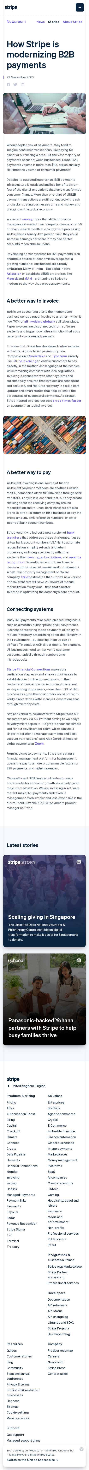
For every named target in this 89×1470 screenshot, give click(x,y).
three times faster (67, 400)
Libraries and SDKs (61, 1322)
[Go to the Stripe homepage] (11, 1079)
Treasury (13, 1247)
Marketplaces (57, 1154)
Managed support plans (23, 1440)
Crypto (12, 1148)
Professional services (63, 1233)
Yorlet (25, 577)
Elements (13, 1160)
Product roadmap (60, 1350)
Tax (9, 1235)
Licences (13, 1401)
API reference (58, 1305)
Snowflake (37, 356)
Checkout (14, 1131)
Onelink (12, 1189)
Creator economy (60, 1183)
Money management (62, 1160)
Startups (54, 1108)
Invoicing (13, 1177)
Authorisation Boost (21, 1114)
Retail (52, 1245)
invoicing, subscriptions (44, 557)
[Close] (81, 1450)
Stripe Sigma (16, 1229)
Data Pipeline (16, 1154)
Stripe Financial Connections (29, 669)
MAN (28, 278)
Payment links (17, 1200)
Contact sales (58, 1373)
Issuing (12, 1183)
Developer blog (59, 1334)
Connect (13, 1143)
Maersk (12, 278)
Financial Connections (22, 1166)
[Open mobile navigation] (80, 7)
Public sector (57, 1239)
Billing (11, 1120)
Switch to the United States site (31, 1460)
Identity (12, 1171)
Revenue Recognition (22, 1223)
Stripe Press (56, 1368)
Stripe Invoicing (25, 361)
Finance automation (62, 1137)
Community (15, 1368)
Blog (10, 1362)
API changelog (58, 1317)
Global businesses (61, 1143)
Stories (53, 22)
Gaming (53, 1195)
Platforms (55, 1166)
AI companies (57, 1177)
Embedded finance (61, 1131)
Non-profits (56, 1228)
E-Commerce (57, 1125)
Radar (11, 1218)
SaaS (51, 1171)
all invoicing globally (39, 321)
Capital (12, 1125)
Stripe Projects (58, 1328)
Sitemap (13, 1406)
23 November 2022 (21, 77)
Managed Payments (21, 1195)
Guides (12, 1350)
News (40, 22)
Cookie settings (18, 1412)
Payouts (12, 1212)
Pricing (11, 1102)
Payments (14, 1206)
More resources (18, 1418)
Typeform (59, 356)
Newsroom (16, 21)
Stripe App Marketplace (65, 1266)
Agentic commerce (61, 1114)
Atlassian (14, 273)
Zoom (39, 743)
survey (27, 219)
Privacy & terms (18, 1384)
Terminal (13, 1241)
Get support (15, 1434)
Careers (53, 1356)
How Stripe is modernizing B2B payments (40, 54)
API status (55, 1311)
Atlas (10, 1108)
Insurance (55, 1211)
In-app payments (60, 1148)
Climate (12, 1137)
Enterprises (56, 1102)
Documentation (59, 1299)
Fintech (53, 1189)
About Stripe (72, 22)
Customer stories (19, 1356)
